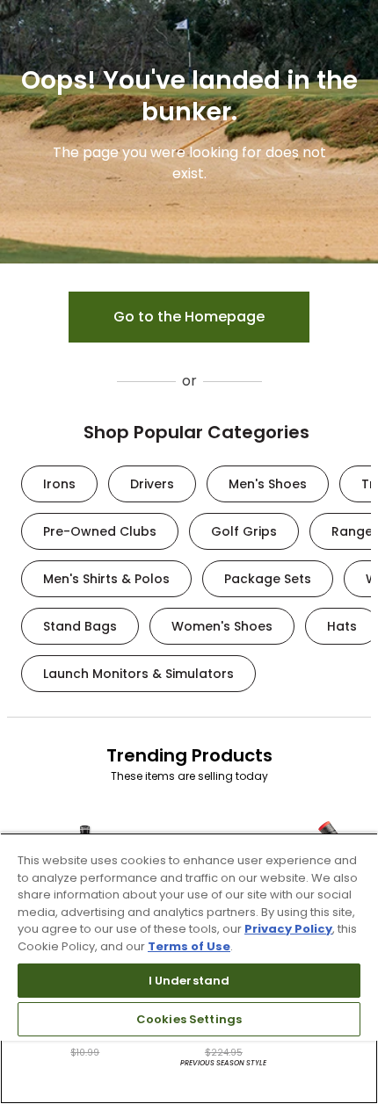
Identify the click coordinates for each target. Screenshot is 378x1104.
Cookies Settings (189, 1019)
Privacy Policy (288, 928)
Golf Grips (244, 531)
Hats (342, 626)
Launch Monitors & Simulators (138, 673)
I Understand (189, 980)
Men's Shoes (268, 484)
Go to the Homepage (189, 317)
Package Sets (267, 579)
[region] (189, 968)
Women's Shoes (222, 626)
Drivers (152, 484)
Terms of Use (189, 946)
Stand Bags (80, 626)
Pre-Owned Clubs (99, 531)
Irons (59, 484)
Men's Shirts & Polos (106, 579)
